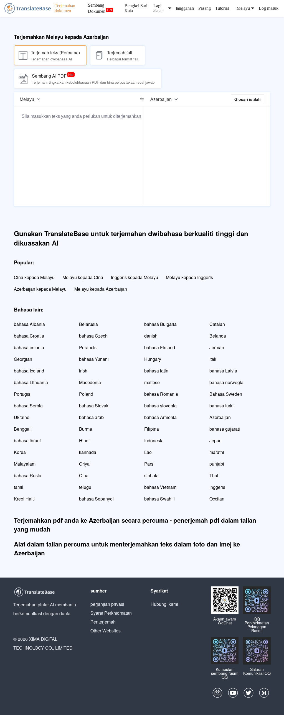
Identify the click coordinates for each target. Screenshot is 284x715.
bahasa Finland (159, 347)
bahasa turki (221, 405)
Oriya (84, 464)
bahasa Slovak (93, 405)
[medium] (264, 694)
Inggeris (217, 487)
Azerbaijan (220, 417)
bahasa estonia (29, 347)
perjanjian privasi (107, 604)
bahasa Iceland (29, 370)
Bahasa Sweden (225, 394)
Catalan (217, 324)
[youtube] (233, 694)
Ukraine (21, 417)
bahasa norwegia (226, 382)
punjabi (216, 464)
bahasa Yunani (94, 359)
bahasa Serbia (28, 405)
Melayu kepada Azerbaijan (100, 289)
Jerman (216, 347)
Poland (86, 394)
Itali (212, 359)
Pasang (204, 8)
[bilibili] (217, 694)
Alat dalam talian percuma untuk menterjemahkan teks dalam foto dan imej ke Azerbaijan (127, 548)
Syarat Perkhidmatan (111, 613)
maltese (152, 382)
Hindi (84, 440)
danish (151, 336)
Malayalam (25, 464)
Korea (20, 452)
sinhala (151, 475)
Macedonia (90, 382)
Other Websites (105, 630)
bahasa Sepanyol (96, 499)
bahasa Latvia (223, 370)
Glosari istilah (247, 99)
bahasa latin (156, 370)
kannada (87, 452)
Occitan (216, 499)
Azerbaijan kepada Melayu (40, 289)
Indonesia (154, 440)
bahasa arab (91, 417)
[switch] (142, 99)
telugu (85, 487)
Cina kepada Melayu (34, 277)
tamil (18, 487)
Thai (213, 475)
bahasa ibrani (27, 440)
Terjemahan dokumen (65, 8)
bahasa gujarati (224, 429)
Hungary (152, 359)
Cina (83, 475)
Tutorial (222, 8)
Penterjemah (103, 622)
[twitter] (248, 694)
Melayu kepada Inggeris (189, 277)
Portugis (22, 394)
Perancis (88, 347)
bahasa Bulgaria (160, 324)
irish (83, 370)
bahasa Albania (29, 324)
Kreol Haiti (24, 499)
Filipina (151, 429)
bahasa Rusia (27, 475)
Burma (85, 429)
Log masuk (268, 8)
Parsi (149, 464)
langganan (185, 8)
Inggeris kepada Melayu (134, 277)
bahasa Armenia (160, 417)
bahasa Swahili (159, 499)
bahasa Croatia (29, 336)
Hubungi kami (164, 604)
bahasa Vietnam (160, 487)
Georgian (23, 359)
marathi (216, 452)
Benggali (23, 429)
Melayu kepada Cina (82, 277)
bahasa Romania (161, 394)
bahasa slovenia (160, 405)
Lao (148, 452)
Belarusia (88, 324)
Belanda (217, 336)
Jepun (215, 440)
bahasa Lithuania (31, 382)
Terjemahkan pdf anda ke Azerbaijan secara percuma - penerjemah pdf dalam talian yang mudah (135, 524)
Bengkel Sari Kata (136, 8)
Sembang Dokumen (96, 8)
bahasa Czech (93, 336)
